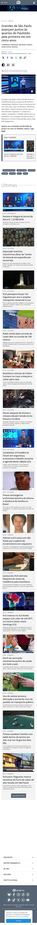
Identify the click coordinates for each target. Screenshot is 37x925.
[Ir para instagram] (18, 895)
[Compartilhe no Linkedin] (12, 57)
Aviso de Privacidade (22, 916)
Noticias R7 (4, 21)
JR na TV (11, 21)
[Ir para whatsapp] (23, 900)
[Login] (34, 2)
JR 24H (6, 869)
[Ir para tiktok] (14, 900)
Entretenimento (12, 863)
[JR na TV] (18, 8)
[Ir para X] (18, 900)
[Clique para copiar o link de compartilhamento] (25, 57)
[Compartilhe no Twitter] (3, 57)
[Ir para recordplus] (9, 900)
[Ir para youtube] (28, 900)
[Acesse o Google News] (20, 57)
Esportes (8, 857)
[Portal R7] (18, 2)
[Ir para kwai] (23, 895)
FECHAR (18, 921)
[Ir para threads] (28, 895)
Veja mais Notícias (18, 796)
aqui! (3, 131)
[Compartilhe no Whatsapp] (16, 57)
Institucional (11, 880)
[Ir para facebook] (14, 895)
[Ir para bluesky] (9, 895)
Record (7, 874)
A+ (8, 64)
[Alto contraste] (3, 65)
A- (13, 64)
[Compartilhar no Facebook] (7, 57)
